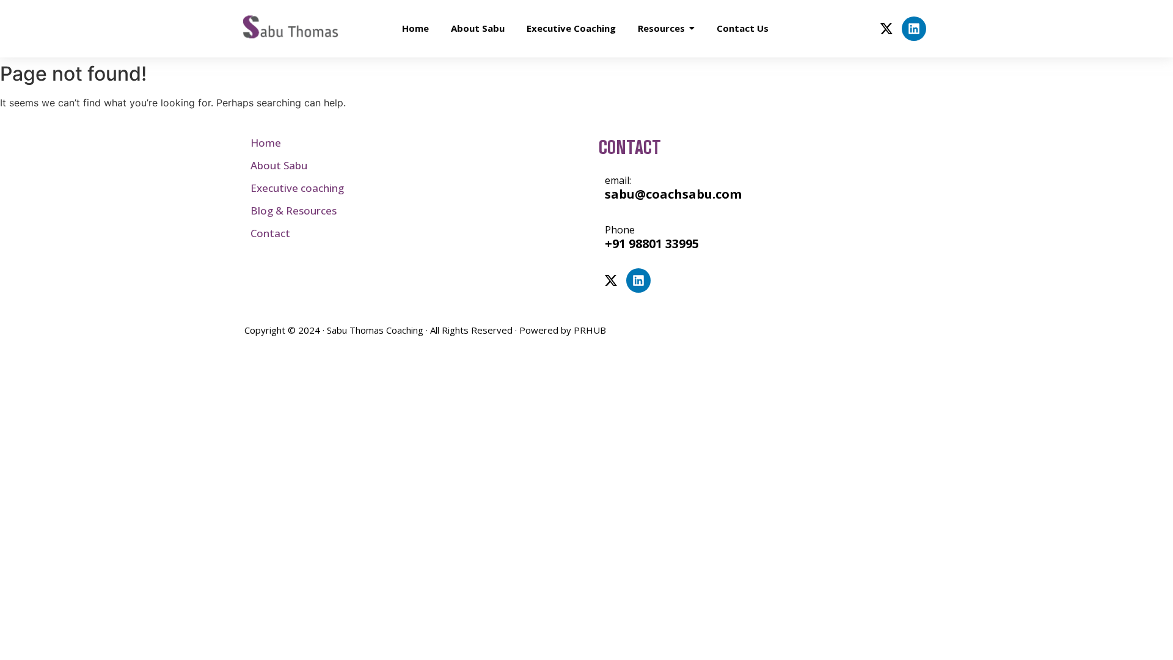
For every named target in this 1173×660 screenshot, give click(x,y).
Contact (270, 233)
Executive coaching (297, 188)
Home (265, 143)
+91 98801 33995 (652, 243)
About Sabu (278, 165)
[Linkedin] (914, 28)
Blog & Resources (293, 211)
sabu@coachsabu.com (673, 194)
